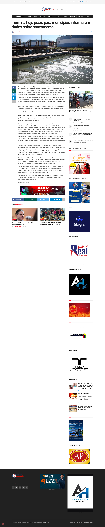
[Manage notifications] (3, 524)
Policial (50, 16)
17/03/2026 (52, 228)
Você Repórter (21, 1)
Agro (87, 16)
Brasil (29, 16)
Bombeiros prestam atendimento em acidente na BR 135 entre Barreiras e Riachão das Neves (83, 127)
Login (92, 1)
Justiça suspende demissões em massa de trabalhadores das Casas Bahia (85, 408)
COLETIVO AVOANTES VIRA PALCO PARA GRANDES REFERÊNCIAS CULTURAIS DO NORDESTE (50, 224)
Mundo (65, 16)
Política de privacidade (28, 1)
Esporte (72, 16)
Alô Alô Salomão (20, 31)
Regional (42, 16)
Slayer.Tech (46, 522)
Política (58, 16)
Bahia (35, 16)
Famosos (80, 16)
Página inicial (21, 16)
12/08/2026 (24, 226)
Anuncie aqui (14, 1)
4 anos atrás (28, 31)
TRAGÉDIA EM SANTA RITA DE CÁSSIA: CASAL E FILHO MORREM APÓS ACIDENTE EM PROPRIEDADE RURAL (83, 119)
